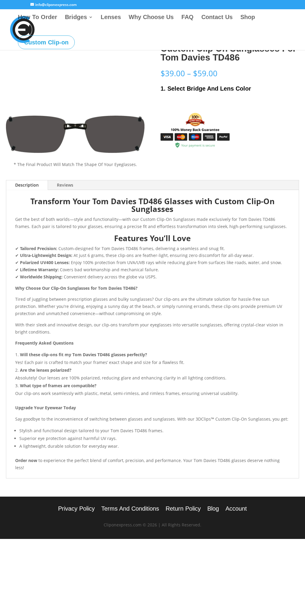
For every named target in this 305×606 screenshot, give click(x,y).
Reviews (65, 185)
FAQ (187, 17)
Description (27, 185)
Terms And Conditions (130, 509)
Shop (247, 17)
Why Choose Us (151, 17)
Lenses (111, 17)
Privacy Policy (76, 509)
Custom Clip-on (46, 42)
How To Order (37, 17)
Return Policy (183, 509)
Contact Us (217, 17)
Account (236, 509)
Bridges (76, 17)
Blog (213, 509)
